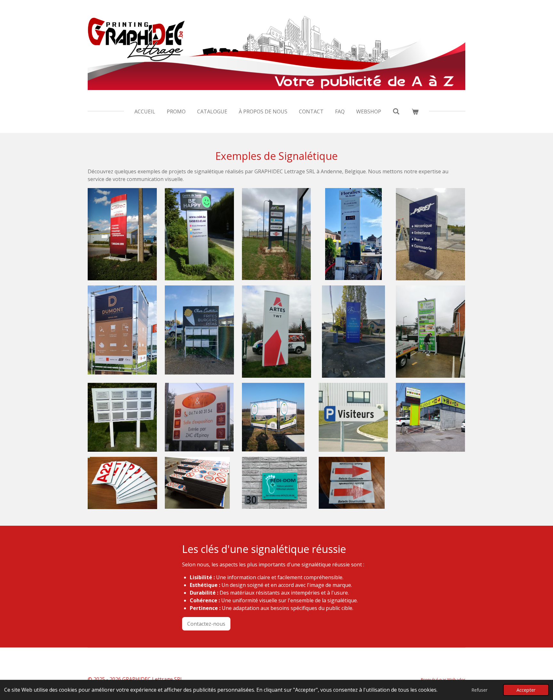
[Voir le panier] (415, 111)
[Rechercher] (396, 111)
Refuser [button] (479, 690)
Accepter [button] (526, 690)
